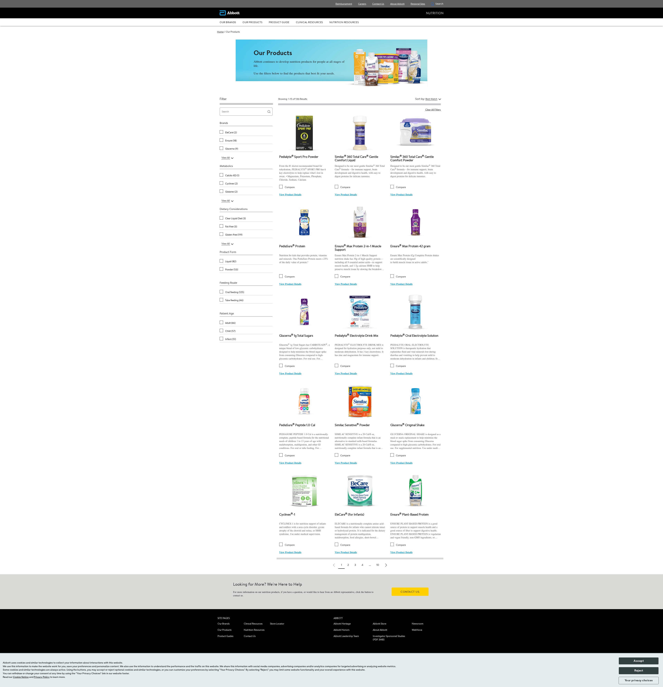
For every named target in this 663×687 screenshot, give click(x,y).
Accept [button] (639, 661)
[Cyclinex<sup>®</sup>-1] (304, 490)
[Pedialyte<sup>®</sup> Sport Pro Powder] (304, 132)
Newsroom (417, 623)
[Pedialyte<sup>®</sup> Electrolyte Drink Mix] (360, 311)
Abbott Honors (341, 629)
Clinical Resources (253, 623)
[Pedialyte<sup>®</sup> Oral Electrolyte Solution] (415, 311)
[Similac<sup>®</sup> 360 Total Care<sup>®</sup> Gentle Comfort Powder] (415, 132)
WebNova (417, 629)
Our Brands (224, 623)
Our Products (225, 629)
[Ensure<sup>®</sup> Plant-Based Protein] (415, 490)
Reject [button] (638, 670)
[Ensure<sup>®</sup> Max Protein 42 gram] (415, 222)
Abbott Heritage (342, 623)
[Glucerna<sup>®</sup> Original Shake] (415, 401)
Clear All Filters (433, 109)
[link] (220, 31)
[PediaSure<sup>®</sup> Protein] (304, 222)
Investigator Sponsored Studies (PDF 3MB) (389, 638)
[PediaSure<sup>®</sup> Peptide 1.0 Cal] (304, 401)
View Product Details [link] (290, 194)
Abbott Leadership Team (346, 636)
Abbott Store (379, 623)
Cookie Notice (21, 677)
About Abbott (380, 629)
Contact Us (250, 636)
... (370, 565)
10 (377, 565)
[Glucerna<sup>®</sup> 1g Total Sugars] (304, 311)
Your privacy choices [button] (639, 680)
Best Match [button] (431, 98)
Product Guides (225, 636)
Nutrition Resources (254, 629)
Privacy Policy (42, 677)
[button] (432, 3)
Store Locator (277, 623)
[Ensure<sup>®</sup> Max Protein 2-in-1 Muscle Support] (360, 222)
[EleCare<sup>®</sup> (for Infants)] (360, 490)
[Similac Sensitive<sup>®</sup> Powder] (360, 401)
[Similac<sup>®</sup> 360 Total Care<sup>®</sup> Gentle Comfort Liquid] (360, 132)
